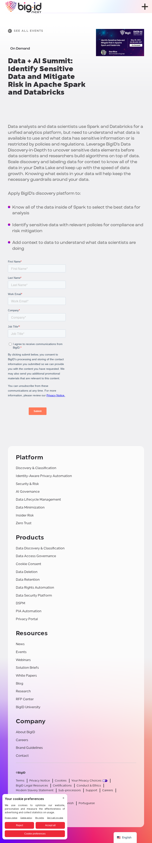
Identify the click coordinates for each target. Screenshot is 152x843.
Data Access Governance (36, 556)
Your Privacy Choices (86, 780)
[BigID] (24, 6)
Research (23, 691)
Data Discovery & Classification (40, 548)
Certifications (62, 785)
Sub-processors (69, 790)
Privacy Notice (39, 780)
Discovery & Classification (36, 468)
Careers (22, 740)
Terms (20, 780)
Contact (22, 756)
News (20, 644)
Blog (19, 683)
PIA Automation (28, 611)
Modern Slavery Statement (34, 790)
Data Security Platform (34, 595)
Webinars (23, 660)
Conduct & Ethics (89, 785)
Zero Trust (23, 523)
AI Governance (28, 491)
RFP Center (25, 699)
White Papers (26, 675)
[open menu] (145, 7)
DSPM (20, 603)
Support (91, 790)
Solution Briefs (27, 668)
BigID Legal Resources (32, 785)
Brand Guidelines (29, 748)
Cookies (60, 780)
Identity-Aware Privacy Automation (44, 476)
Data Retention (28, 579)
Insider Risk (25, 515)
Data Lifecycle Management (38, 499)
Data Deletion (26, 572)
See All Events (28, 31)
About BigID (25, 732)
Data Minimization (30, 507)
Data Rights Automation (35, 587)
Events (21, 652)
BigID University (28, 707)
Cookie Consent (28, 564)
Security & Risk (27, 484)
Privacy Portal (27, 619)
